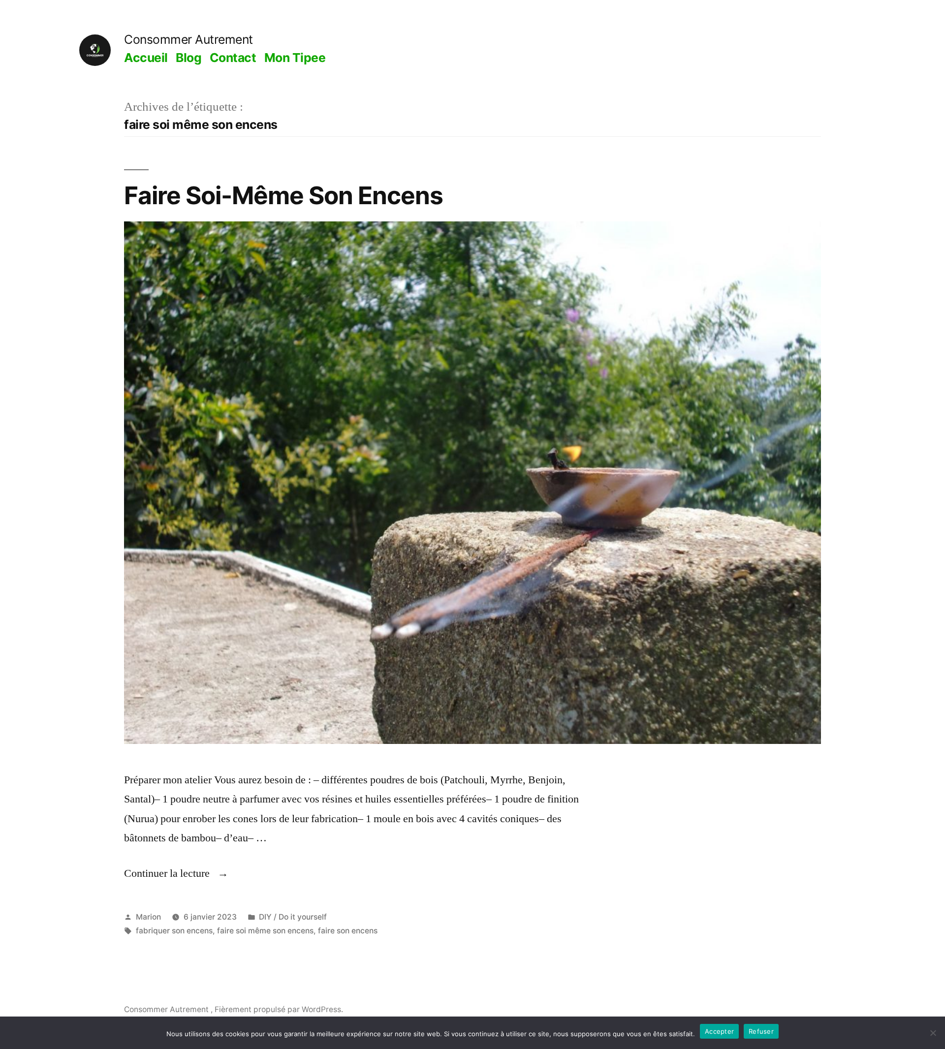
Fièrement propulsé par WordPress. (279, 1009)
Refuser (761, 1031)
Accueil (146, 57)
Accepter (719, 1031)
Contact (233, 57)
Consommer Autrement (188, 39)
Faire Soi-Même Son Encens (283, 195)
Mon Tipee (295, 57)
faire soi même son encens (265, 930)
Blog (188, 57)
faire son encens (348, 930)
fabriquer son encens (174, 930)
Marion (148, 917)
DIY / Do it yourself (293, 917)
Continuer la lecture (176, 873)
